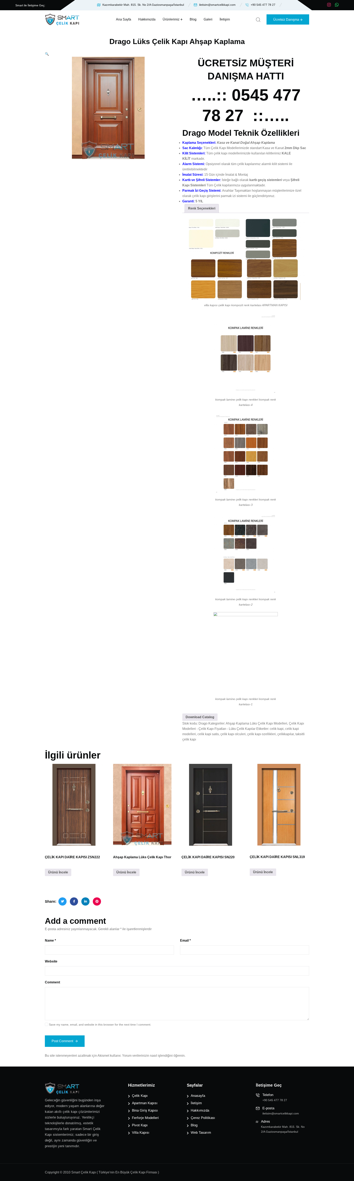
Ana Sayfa (123, 19)
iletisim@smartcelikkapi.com (217, 4)
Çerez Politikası (203, 1118)
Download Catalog (200, 717)
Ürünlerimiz (171, 19)
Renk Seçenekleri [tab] (201, 208)
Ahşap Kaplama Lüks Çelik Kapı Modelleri (256, 723)
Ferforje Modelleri (145, 1118)
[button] (47, 54)
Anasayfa (198, 1096)
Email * (185, 940)
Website (51, 961)
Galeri (208, 19)
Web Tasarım (201, 1133)
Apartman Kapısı (145, 1103)
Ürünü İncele (58, 872)
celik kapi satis (208, 734)
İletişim (225, 19)
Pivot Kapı (140, 1125)
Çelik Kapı (140, 1096)
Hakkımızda (146, 19)
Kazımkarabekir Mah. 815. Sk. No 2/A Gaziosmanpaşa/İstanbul (143, 4)
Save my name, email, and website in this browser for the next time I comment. (100, 1024)
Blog (193, 19)
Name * (50, 940)
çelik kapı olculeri (233, 734)
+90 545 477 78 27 (263, 4)
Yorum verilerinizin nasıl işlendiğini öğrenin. (153, 1055)
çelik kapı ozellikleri (261, 734)
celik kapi (277, 728)
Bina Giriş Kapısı (145, 1110)
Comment (52, 982)
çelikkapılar (285, 734)
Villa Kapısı (140, 1133)
